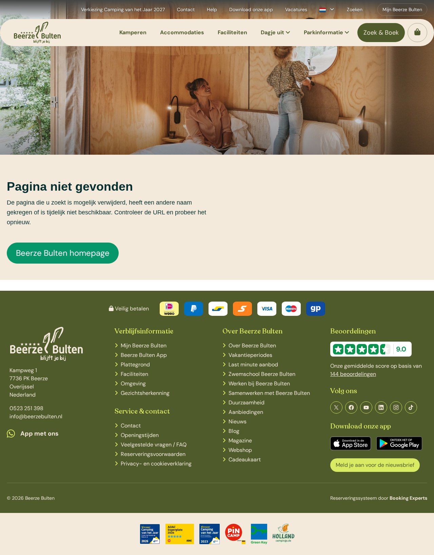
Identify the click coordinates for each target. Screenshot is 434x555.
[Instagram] (396, 407)
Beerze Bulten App (144, 355)
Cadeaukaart (245, 459)
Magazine (240, 440)
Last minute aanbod (253, 364)
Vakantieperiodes (250, 355)
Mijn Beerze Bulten (143, 345)
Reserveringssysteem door (378, 498)
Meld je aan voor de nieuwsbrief (375, 464)
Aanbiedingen (246, 412)
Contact (131, 425)
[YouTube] (366, 407)
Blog (234, 431)
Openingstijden (140, 435)
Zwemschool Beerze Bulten (262, 374)
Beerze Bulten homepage (63, 253)
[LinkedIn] (381, 407)
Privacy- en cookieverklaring (156, 463)
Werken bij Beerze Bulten (259, 383)
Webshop (240, 450)
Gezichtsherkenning (145, 393)
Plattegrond (135, 364)
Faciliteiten (134, 374)
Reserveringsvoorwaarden (153, 454)
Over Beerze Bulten (252, 345)
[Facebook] (351, 407)
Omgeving (133, 383)
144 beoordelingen (353, 374)
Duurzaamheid (246, 402)
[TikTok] (411, 407)
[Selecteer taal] (327, 9)
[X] (336, 407)
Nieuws (237, 421)
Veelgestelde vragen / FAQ (153, 444)
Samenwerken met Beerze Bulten (269, 393)
